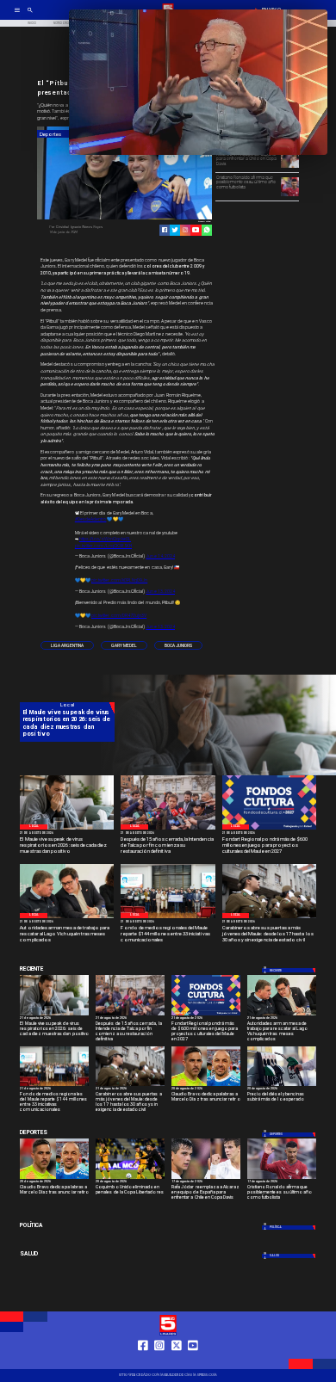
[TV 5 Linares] (30, 15)
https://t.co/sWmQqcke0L (105, 538)
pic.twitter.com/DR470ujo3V (118, 615)
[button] (67, 645)
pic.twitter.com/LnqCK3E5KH (103, 545)
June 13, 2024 (160, 591)
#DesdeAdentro (91, 518)
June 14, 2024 (160, 555)
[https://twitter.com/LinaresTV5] (176, 1361)
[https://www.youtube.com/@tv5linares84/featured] (195, 229)
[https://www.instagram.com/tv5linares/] (185, 229)
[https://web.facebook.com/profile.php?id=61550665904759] (143, 1361)
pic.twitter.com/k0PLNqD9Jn (119, 580)
